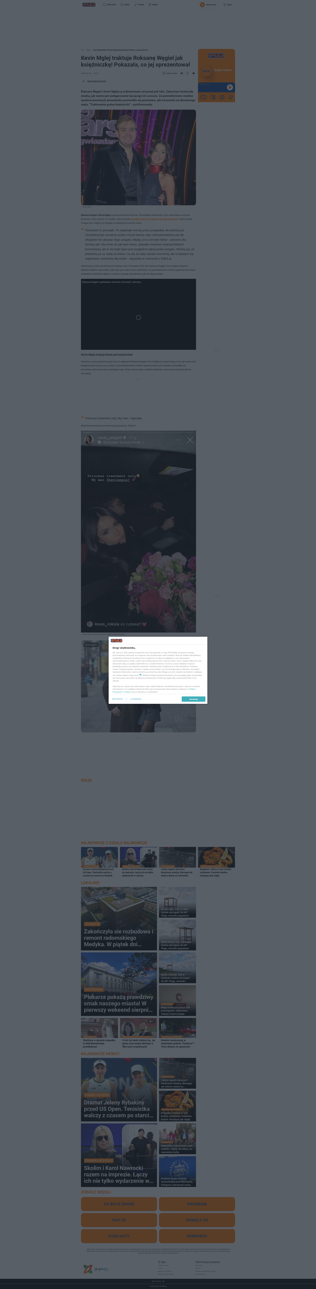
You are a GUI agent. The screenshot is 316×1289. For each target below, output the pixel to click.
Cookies (127, 692)
